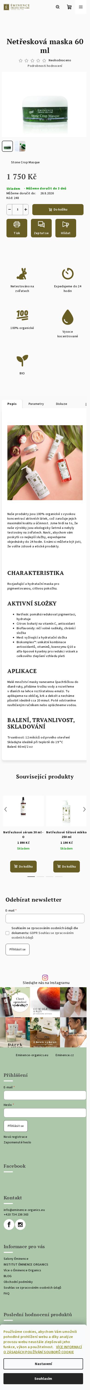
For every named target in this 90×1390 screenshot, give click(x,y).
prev (5, 809)
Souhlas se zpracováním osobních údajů (32, 1287)
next (84, 809)
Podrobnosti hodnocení (45, 66)
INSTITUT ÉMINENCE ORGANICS (26, 1264)
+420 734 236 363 (16, 1214)
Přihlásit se (17, 949)
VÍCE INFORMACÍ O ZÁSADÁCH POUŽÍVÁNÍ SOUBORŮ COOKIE (42, 1349)
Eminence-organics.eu (32, 1055)
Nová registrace (15, 1137)
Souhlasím (43, 1378)
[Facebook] (9, 1224)
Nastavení (43, 1363)
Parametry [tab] (36, 404)
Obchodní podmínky (18, 1282)
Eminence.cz (65, 1055)
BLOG (8, 1276)
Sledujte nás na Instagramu (46, 983)
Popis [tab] (12, 404)
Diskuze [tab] (61, 404)
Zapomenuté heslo (17, 1142)
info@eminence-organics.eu (24, 1210)
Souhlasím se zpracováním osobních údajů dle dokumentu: (45, 933)
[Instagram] (20, 1224)
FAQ (6, 1293)
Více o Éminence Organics (22, 1270)
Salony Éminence (16, 1259)
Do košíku (60, 209)
